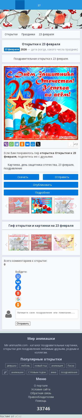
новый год (41, 365)
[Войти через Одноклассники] (18, 305)
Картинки (14, 164)
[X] (38, 144)
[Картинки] (29, 5)
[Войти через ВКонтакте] (18, 282)
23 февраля (46, 34)
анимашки (17, 372)
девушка (11, 365)
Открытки (11, 34)
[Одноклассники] (22, 144)
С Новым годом (37, 372)
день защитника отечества (39, 164)
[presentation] (6, 244)
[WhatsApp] (11, 144)
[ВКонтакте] (27, 144)
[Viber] (6, 144)
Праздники (28, 34)
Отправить (23, 323)
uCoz (18, 416)
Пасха (71, 365)
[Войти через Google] (18, 299)
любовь (25, 365)
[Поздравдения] (48, 5)
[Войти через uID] (18, 276)
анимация (57, 365)
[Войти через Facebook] (18, 288)
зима (53, 372)
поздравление (13, 168)
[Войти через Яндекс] (18, 293)
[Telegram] (16, 144)
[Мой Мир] (33, 144)
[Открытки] (20, 5)
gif (5, 372)
